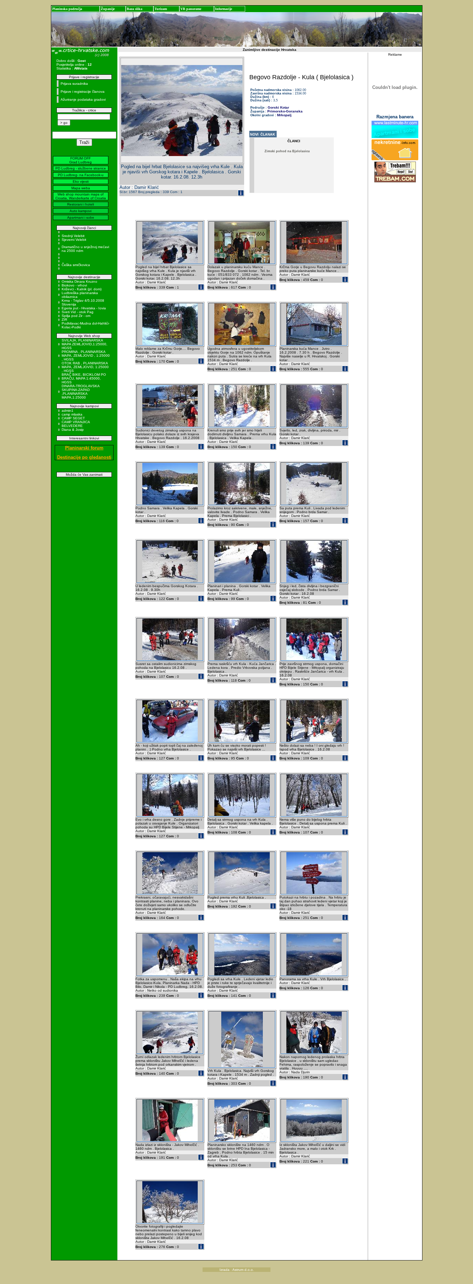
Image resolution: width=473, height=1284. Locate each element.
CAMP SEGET (73, 418)
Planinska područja (67, 9)
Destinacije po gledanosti (84, 457)
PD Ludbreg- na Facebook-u (81, 175)
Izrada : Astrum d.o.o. (237, 1270)
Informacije (223, 9)
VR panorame (190, 9)
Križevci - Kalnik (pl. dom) (81, 289)
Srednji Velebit (73, 236)
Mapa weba (80, 188)
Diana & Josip (73, 429)
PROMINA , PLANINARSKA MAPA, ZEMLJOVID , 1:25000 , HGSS (86, 355)
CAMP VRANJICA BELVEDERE (76, 424)
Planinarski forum (84, 447)
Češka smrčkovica (76, 265)
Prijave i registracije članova (83, 91)
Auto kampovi (80, 211)
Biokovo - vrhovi (74, 285)
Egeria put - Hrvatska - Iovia (84, 308)
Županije (108, 9)
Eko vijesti (81, 181)
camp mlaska (72, 414)
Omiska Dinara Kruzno (79, 281)
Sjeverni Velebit (74, 240)
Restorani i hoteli (80, 204)
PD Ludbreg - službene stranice (80, 168)
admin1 (67, 410)
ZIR (64, 319)
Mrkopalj (284, 115)
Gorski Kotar (278, 107)
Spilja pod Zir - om (76, 316)
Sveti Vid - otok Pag (77, 312)
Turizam (160, 9)
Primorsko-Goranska (285, 111)
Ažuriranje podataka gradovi (83, 99)
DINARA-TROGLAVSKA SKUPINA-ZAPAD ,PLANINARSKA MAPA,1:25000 (80, 391)
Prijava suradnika (74, 83)
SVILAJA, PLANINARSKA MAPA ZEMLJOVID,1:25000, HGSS (84, 344)
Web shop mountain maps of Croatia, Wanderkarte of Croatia (80, 196)
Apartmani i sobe (80, 217)
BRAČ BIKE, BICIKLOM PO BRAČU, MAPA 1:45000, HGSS (84, 378)
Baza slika (134, 9)
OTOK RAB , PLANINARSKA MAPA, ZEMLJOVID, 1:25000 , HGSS (85, 367)
